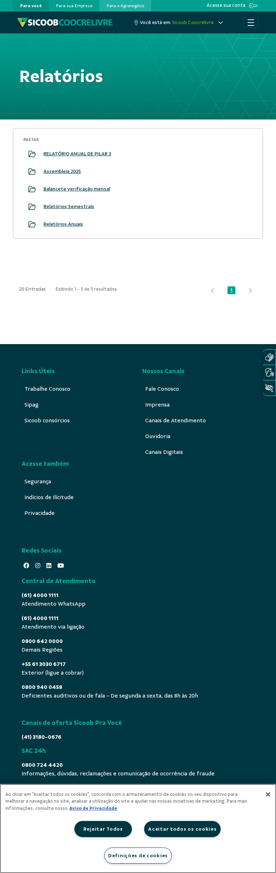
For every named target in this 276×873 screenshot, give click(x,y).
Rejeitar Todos (103, 829)
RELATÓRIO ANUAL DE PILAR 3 (77, 153)
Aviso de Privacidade (93, 808)
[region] (138, 828)
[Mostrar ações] (244, 154)
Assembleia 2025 (62, 171)
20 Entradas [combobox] (32, 289)
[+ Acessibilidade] (269, 388)
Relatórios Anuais (63, 224)
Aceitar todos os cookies (182, 829)
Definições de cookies (138, 855)
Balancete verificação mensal (76, 189)
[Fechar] (268, 794)
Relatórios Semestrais (68, 206)
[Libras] (269, 357)
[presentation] (31, 5)
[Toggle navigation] (251, 22)
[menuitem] (31, 5)
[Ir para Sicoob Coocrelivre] (64, 22)
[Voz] (269, 372)
